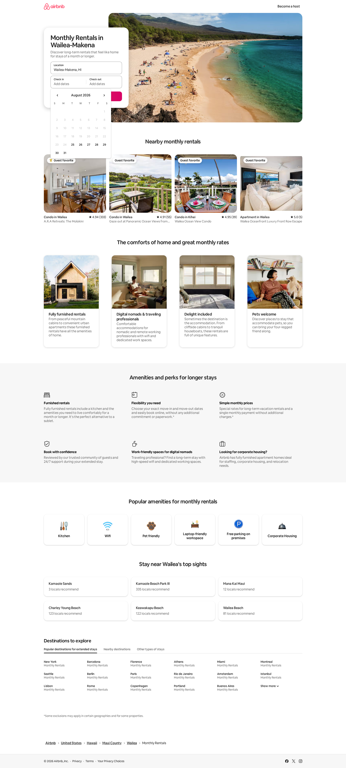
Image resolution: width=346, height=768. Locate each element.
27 (88, 144)
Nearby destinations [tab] (117, 649)
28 (96, 144)
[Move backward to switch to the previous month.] (57, 95)
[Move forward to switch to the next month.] (104, 95)
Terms (89, 761)
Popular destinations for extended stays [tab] (70, 649)
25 (72, 144)
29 (104, 144)
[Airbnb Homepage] (54, 6)
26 (80, 144)
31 (64, 153)
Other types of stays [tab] (150, 649)
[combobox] (86, 69)
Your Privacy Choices (111, 761)
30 (57, 153)
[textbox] (68, 83)
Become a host (289, 6)
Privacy (77, 761)
